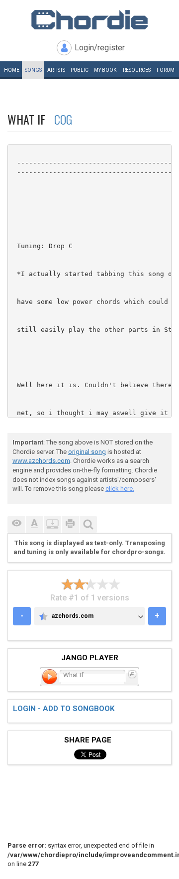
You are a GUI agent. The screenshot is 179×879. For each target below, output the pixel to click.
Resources (137, 70)
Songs (33, 70)
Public (80, 70)
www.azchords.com (41, 460)
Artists (56, 70)
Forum (166, 70)
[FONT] (34, 524)
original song (87, 451)
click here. (119, 488)
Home (11, 70)
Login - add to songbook (63, 708)
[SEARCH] (88, 524)
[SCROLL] (52, 524)
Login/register (100, 47)
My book (105, 70)
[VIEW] (16, 524)
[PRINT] (70, 524)
